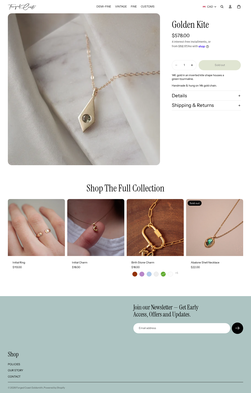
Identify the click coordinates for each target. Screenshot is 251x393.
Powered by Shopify (54, 387)
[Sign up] (237, 328)
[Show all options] (176, 273)
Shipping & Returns (193, 105)
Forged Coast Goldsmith (29, 387)
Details (179, 95)
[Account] (230, 6)
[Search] (222, 6)
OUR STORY (15, 370)
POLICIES (14, 364)
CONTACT (14, 376)
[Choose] (58, 249)
